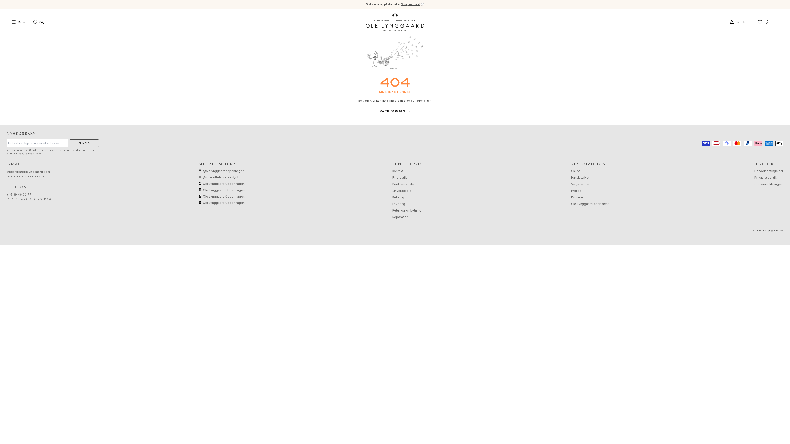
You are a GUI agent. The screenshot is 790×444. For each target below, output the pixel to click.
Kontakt (397, 171)
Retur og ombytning (407, 210)
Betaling (398, 197)
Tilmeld (84, 143)
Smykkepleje (401, 190)
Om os (575, 171)
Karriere (577, 197)
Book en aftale (403, 184)
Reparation (400, 217)
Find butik (399, 177)
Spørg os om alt (410, 4)
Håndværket (580, 177)
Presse (576, 190)
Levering (398, 204)
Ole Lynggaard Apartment (590, 204)
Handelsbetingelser (768, 171)
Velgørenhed (580, 184)
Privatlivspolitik (765, 177)
